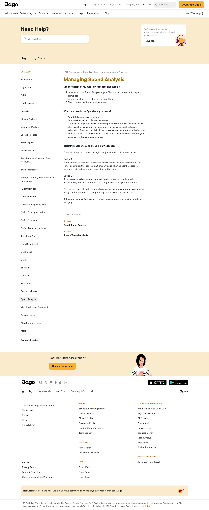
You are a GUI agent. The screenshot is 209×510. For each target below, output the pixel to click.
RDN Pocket (85, 447)
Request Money (29, 291)
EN (143, 4)
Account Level (28, 315)
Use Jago (75, 72)
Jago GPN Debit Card (148, 413)
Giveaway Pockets (30, 127)
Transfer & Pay (28, 236)
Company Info (132, 4)
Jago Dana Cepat (29, 244)
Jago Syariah (98, 4)
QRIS (23, 95)
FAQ (66, 72)
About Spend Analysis (75, 225)
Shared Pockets (29, 119)
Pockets (25, 111)
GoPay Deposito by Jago (33, 228)
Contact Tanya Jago (62, 366)
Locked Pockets (29, 134)
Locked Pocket (86, 413)
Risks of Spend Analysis (76, 235)
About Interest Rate (31, 323)
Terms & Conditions (32, 472)
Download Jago (191, 5)
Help (80, 13)
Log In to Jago (28, 103)
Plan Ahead (26, 283)
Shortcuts (26, 267)
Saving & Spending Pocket (92, 408)
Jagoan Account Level (62, 13)
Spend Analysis (28, 299)
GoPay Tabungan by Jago (33, 204)
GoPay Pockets (28, 196)
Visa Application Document (34, 307)
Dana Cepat (85, 472)
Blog (107, 13)
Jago (84, 4)
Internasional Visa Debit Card (151, 408)
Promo (42, 13)
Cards (24, 259)
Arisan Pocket (28, 150)
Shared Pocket (86, 418)
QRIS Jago (142, 418)
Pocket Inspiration (146, 447)
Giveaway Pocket (87, 423)
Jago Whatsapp (193, 13)
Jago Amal (26, 87)
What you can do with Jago (19, 13)
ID (150, 4)
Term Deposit (27, 142)
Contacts (25, 275)
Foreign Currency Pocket (91, 428)
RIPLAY (25, 462)
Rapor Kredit (27, 79)
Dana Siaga (26, 252)
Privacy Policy (29, 467)
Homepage (27, 410)
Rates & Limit (93, 13)
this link (146, 506)
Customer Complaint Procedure (38, 405)
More (23, 330)
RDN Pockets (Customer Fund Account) (36, 160)
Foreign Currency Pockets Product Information (38, 179)
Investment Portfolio (89, 452)
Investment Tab (28, 188)
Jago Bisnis (115, 4)
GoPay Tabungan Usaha (33, 212)
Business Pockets (29, 169)
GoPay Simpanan (29, 220)
